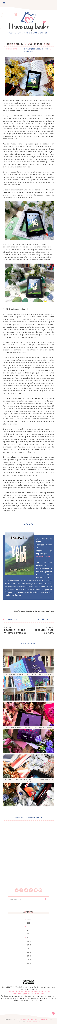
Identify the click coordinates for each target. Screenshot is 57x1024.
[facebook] (21, 890)
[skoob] (36, 890)
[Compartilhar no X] (38, 619)
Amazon (39, 557)
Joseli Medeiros (43, 49)
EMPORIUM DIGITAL (33, 1021)
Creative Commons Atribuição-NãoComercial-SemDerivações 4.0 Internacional (28, 992)
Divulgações (29, 49)
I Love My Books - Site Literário (33, 1019)
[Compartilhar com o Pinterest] (48, 619)
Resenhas (28, 51)
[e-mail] (40, 890)
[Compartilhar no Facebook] (43, 619)
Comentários (11, 619)
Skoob (47, 557)
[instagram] (17, 890)
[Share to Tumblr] (52, 619)
